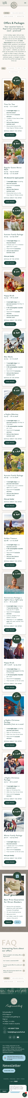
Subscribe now (9, 1070)
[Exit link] (10, 1037)
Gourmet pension (12, 422)
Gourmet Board (11, 242)
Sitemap (22, 1078)
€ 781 (16, 695)
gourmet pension (12, 183)
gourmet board (11, 112)
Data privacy (12, 1078)
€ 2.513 (16, 810)
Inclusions (17, 248)
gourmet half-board (12, 483)
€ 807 (17, 143)
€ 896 (17, 332)
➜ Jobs (11, 1021)
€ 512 (16, 271)
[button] (4, 2)
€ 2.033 (16, 209)
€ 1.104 (16, 573)
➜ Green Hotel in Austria (11, 1023)
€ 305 (17, 79)
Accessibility (6, 1078)
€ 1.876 (16, 450)
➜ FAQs (5, 1021)
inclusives (17, 371)
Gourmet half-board (13, 671)
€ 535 (16, 389)
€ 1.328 (16, 753)
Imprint (18, 1078)
